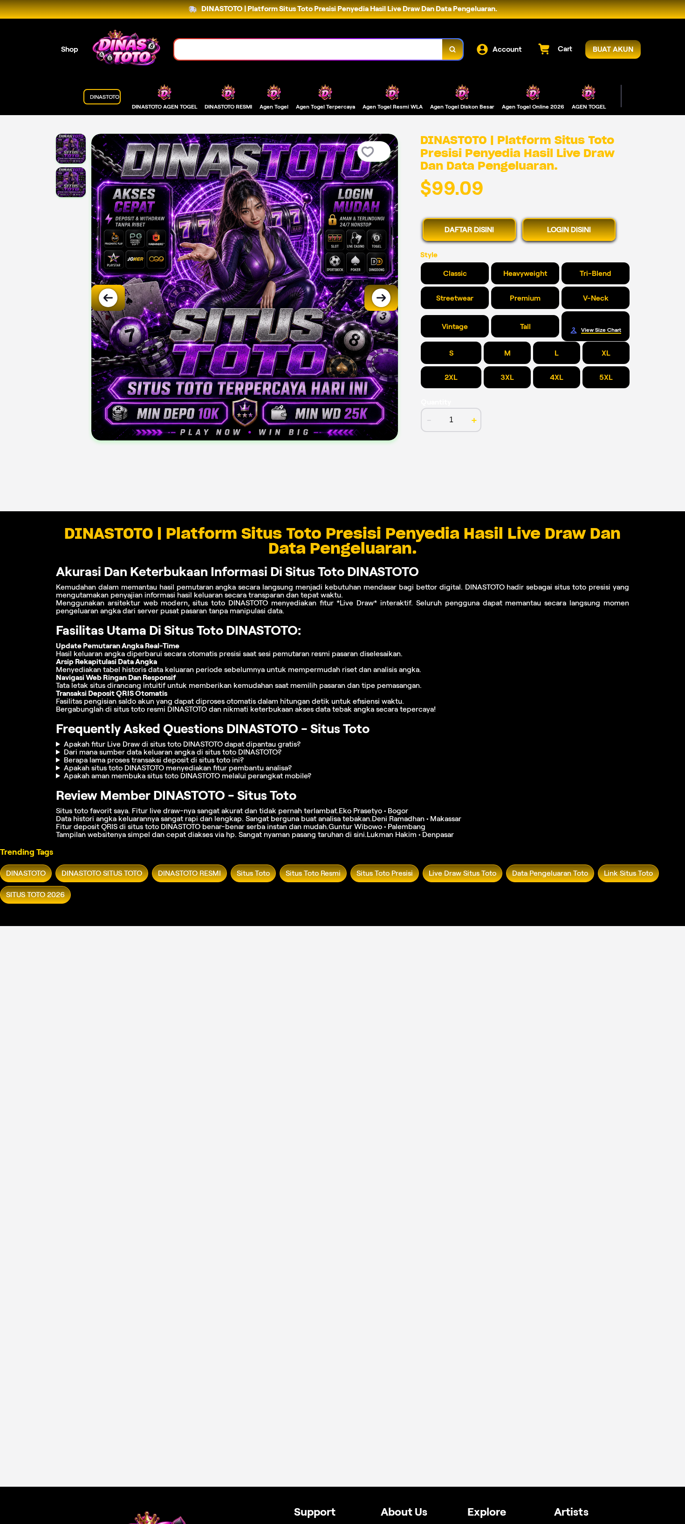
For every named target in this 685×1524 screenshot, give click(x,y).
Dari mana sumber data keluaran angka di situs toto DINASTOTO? (172, 752)
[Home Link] (126, 49)
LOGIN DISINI (569, 229)
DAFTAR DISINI (469, 229)
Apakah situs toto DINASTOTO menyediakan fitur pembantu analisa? (178, 768)
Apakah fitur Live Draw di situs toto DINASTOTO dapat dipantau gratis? (182, 744)
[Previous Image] (108, 298)
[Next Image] (381, 298)
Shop (69, 49)
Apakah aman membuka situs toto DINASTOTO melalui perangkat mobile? (187, 776)
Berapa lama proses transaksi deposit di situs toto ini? (154, 760)
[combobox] (308, 49)
